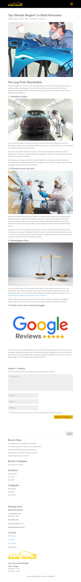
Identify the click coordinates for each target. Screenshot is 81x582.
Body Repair (14, 19)
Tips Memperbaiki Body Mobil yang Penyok (22, 450)
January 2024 (12, 474)
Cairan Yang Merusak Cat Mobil (18, 456)
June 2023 (11, 477)
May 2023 (11, 480)
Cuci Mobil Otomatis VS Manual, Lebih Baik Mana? (24, 446)
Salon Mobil (12, 495)
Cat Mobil (33, 19)
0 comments (42, 19)
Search (69, 434)
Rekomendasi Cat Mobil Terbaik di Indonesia (23, 453)
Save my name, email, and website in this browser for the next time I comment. (36, 413)
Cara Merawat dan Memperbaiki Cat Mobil (22, 443)
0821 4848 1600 (13, 520)
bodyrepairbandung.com (16, 527)
